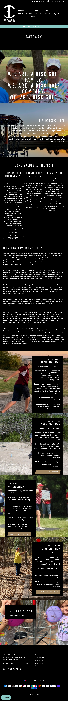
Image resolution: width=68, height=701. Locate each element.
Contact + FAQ (39, 657)
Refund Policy (39, 663)
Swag (46, 11)
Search (34, 17)
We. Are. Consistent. (34, 207)
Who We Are (22, 14)
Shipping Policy (40, 660)
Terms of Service (40, 666)
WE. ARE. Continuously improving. (13, 237)
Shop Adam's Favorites (48, 472)
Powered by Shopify (34, 694)
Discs (29, 11)
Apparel (37, 11)
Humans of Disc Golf (42, 14)
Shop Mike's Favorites (48, 591)
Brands (21, 11)
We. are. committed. (54, 214)
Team (30, 14)
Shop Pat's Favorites (19, 534)
